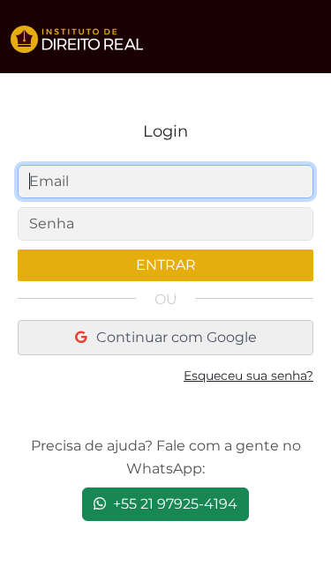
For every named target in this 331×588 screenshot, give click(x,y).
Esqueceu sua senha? (248, 375)
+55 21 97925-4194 (173, 503)
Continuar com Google (175, 337)
